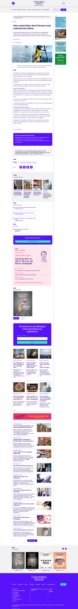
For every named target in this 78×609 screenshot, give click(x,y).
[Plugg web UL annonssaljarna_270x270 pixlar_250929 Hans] (60, 64)
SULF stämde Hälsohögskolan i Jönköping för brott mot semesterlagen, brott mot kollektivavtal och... (45, 372)
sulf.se (50, 589)
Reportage (19, 9)
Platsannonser (45, 9)
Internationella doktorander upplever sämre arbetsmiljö (32, 365)
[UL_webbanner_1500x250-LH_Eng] (32, 419)
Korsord (15, 597)
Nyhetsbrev (16, 594)
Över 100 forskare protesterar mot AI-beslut (24, 212)
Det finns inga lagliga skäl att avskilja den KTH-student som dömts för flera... (19, 403)
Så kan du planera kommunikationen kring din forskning (47, 195)
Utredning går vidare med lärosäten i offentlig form (18, 365)
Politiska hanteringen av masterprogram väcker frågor (25, 219)
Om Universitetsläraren (19, 590)
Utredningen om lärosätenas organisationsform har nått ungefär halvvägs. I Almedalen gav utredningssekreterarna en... (18, 373)
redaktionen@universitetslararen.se (35, 282)
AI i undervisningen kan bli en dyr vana (24, 279)
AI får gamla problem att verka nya (23, 530)
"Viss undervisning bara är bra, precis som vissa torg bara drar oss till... (32, 403)
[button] (21, 167)
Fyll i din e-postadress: (22, 335)
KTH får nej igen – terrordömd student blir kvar (19, 397)
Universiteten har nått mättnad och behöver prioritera (28, 270)
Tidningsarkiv (16, 595)
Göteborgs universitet (31, 162)
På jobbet (29, 9)
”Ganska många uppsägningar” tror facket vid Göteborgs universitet (27, 195)
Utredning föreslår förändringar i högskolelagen (18, 193)
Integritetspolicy (17, 599)
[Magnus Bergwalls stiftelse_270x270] (60, 27)
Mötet (24, 9)
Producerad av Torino (16, 608)
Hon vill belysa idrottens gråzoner (23, 465)
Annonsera (15, 592)
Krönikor (34, 9)
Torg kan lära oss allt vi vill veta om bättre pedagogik (24, 261)
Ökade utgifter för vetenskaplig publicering (37, 193)
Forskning (22, 162)
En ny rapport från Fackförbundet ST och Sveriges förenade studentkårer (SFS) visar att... (32, 372)
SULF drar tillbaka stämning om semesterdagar (44, 365)
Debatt (39, 9)
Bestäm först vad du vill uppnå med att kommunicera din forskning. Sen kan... (45, 404)
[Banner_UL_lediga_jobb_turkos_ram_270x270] (60, 52)
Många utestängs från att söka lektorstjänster (26, 274)
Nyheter (14, 9)
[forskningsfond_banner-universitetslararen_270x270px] (60, 39)
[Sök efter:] (64, 3)
